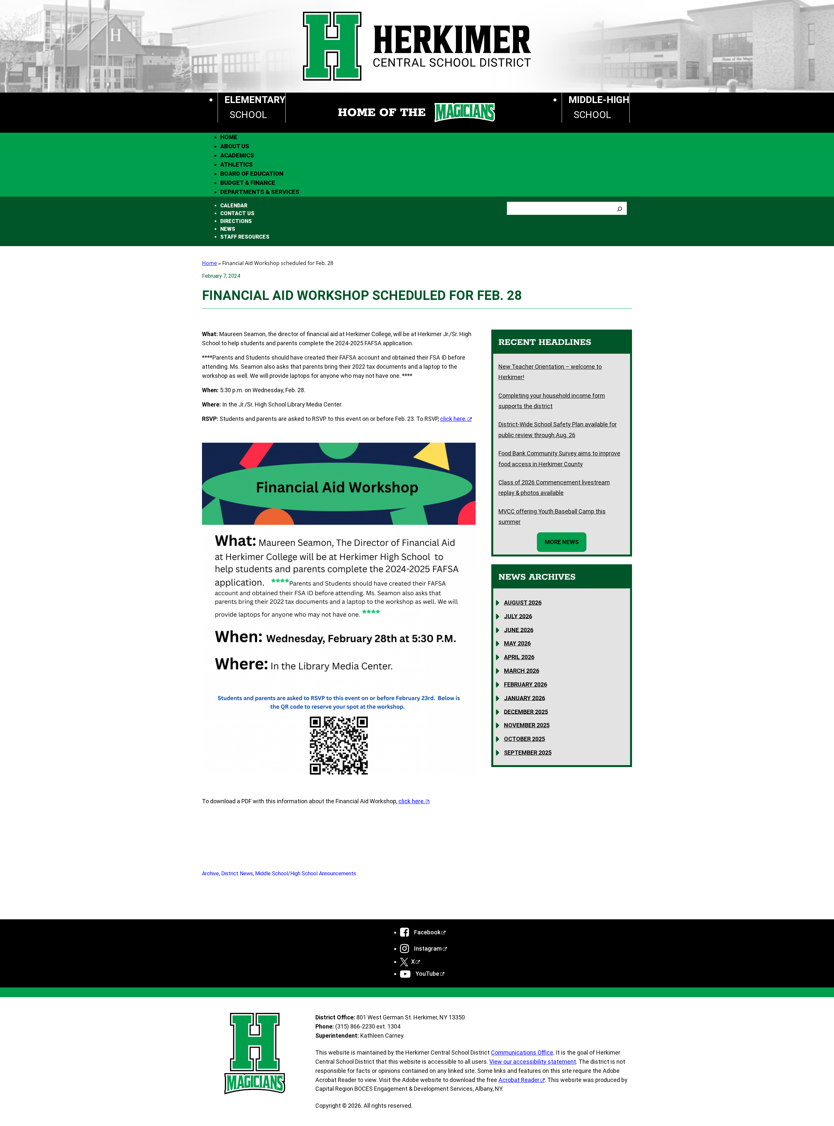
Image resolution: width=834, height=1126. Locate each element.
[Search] (619, 208)
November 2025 (527, 725)
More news (562, 542)
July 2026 (518, 616)
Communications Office (522, 1052)
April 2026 (519, 657)
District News (237, 873)
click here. (453, 418)
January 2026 (524, 697)
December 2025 (526, 711)
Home (209, 263)
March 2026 (521, 670)
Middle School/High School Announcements (305, 873)
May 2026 (517, 643)
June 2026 (518, 629)
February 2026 (525, 684)
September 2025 (528, 752)
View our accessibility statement (532, 1061)
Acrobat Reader (518, 1079)
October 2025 (524, 738)
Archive (210, 873)
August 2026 (522, 602)
